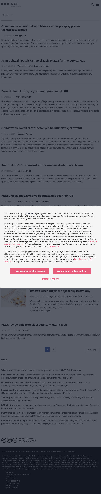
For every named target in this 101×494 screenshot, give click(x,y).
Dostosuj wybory (50, 279)
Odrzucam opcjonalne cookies (30, 271)
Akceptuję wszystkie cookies (71, 271)
